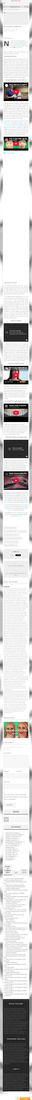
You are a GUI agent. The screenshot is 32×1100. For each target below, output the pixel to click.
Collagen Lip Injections (11, 840)
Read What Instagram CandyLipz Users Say (16, 928)
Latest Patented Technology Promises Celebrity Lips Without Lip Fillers (14, 938)
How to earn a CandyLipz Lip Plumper (14, 885)
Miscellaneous (9, 859)
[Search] (25, 6)
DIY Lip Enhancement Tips (12, 843)
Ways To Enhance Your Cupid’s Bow (14, 942)
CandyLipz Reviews (10, 921)
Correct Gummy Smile (11, 531)
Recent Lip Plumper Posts (8, 870)
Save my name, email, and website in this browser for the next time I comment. (15, 797)
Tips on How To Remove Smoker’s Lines (15, 954)
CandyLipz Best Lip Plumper (12, 972)
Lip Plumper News (10, 849)
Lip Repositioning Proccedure (13, 538)
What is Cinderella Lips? (11, 962)
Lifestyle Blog (9, 847)
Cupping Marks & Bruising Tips (13, 842)
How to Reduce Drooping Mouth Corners (15, 951)
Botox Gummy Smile (10, 528)
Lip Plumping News (10, 856)
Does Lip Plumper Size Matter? (16, 566)
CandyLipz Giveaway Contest (12, 901)
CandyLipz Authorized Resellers (14, 835)
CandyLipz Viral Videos (11, 903)
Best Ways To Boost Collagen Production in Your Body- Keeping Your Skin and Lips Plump (15, 945)
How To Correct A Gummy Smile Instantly (17, 732)
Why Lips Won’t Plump (11, 931)
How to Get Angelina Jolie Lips (12, 936)
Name (6, 771)
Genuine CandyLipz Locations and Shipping (16, 934)
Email (18, 771)
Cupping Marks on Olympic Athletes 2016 (15, 900)
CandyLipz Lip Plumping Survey (13, 947)
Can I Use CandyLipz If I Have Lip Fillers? (15, 905)
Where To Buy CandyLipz (11, 933)
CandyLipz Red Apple (10, 941)
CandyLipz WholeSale (11, 952)
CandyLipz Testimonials (11, 836)
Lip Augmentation (9, 967)
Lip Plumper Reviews (11, 851)
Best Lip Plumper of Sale (11, 918)
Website (7, 782)
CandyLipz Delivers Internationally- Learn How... (19, 6)
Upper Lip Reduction (10, 545)
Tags (16, 873)
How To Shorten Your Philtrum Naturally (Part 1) (16, 574)
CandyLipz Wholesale (11, 838)
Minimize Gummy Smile (11, 542)
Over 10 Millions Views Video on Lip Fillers (16, 910)
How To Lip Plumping (10, 30)
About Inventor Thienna (11, 833)
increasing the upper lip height (12, 126)
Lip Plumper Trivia (10, 854)
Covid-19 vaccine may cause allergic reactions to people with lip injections (14, 879)
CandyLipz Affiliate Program (12, 888)
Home (5, 9)
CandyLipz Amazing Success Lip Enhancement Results (13, 907)
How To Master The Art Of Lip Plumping (15, 929)
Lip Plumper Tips (10, 852)
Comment (7, 753)
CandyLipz (7, 29)
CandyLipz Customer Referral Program (15, 886)
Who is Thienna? (9, 919)
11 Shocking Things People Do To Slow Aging (16, 949)
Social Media (24, 872)
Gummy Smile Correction (12, 535)
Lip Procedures (9, 858)
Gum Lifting (23, 531)
